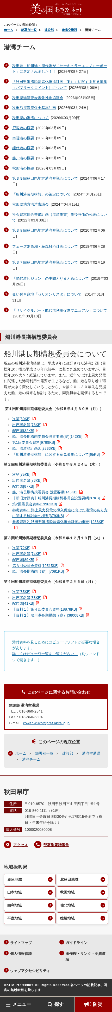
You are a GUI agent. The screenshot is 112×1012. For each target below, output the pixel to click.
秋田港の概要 (23, 168)
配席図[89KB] (23, 560)
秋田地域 (67, 892)
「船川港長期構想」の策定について (41, 194)
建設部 (49, 30)
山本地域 (14, 892)
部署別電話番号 (56, 845)
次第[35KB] (21, 592)
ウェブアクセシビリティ (30, 971)
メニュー (22, 1004)
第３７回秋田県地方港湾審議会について (45, 262)
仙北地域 (67, 905)
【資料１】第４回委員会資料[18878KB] (44, 609)
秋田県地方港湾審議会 (30, 204)
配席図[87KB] (23, 486)
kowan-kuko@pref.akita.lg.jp (46, 723)
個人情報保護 (21, 953)
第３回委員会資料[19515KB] (35, 566)
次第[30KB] (21, 419)
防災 (97, 1004)
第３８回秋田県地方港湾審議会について (45, 230)
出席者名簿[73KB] (26, 425)
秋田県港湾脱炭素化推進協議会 (37, 98)
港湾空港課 (69, 30)
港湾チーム (31, 759)
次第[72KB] (21, 548)
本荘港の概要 (23, 138)
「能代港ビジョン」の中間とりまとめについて (50, 278)
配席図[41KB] (23, 603)
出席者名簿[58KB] (26, 598)
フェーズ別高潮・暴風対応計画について (45, 246)
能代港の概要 (23, 148)
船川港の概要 (23, 158)
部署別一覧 (29, 30)
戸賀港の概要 (23, 128)
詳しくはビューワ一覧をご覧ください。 (45, 654)
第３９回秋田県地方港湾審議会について (45, 178)
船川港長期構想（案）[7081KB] (38, 571)
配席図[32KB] (23, 431)
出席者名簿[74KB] (26, 554)
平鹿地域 (14, 918)
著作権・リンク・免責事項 (86, 956)
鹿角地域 (14, 879)
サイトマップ (21, 943)
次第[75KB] (21, 474)
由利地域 (14, 905)
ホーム (8, 30)
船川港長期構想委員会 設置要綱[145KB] (44, 492)
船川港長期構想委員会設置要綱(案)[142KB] (47, 436)
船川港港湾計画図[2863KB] (34, 448)
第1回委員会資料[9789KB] (33, 442)
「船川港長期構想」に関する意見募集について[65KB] (56, 454)
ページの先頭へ (103, 989)
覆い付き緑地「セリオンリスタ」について (47, 294)
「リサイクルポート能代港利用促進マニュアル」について (59, 310)
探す (59, 1004)
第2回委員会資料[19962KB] (34, 504)
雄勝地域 (67, 918)
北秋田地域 (69, 879)
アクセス (20, 845)
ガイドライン (77, 943)
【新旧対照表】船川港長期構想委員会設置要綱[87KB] (56, 498)
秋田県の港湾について (30, 118)
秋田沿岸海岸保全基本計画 (34, 108)
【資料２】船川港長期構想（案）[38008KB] (48, 615)
